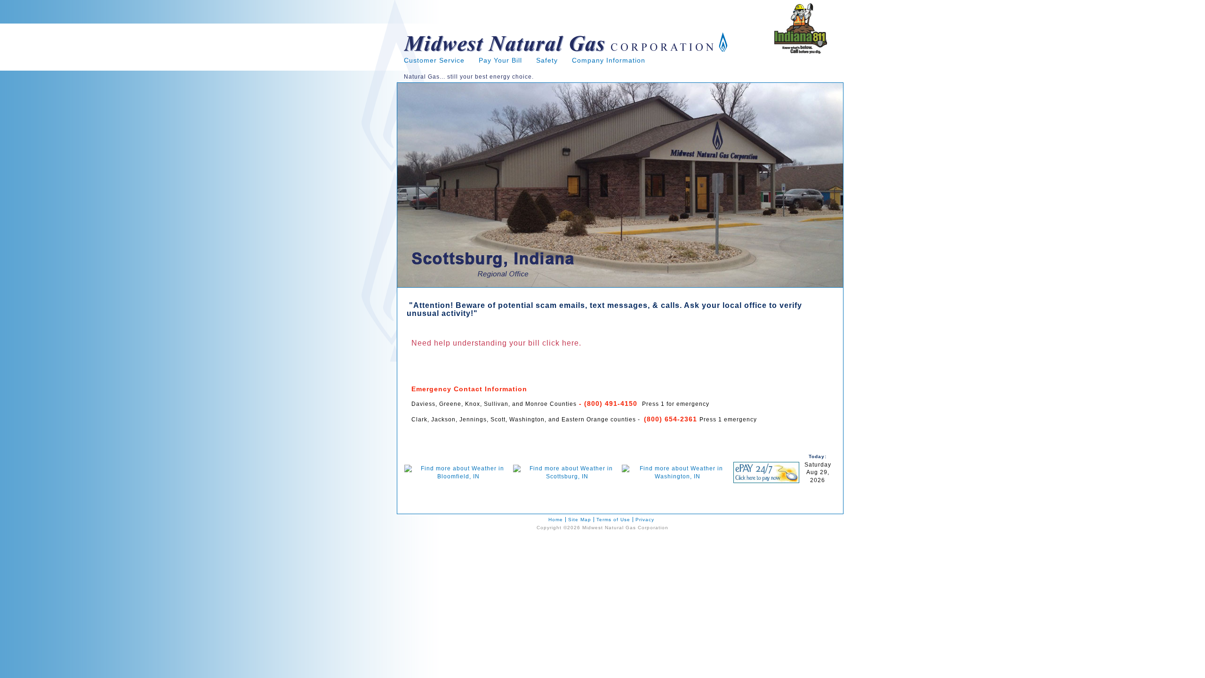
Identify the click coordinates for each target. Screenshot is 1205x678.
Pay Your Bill (500, 60)
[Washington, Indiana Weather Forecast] (678, 476)
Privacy (644, 519)
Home (555, 519)
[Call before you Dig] (800, 51)
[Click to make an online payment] (766, 481)
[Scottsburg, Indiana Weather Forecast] (567, 476)
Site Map (579, 519)
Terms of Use (613, 519)
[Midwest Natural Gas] (566, 54)
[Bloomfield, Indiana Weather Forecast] (458, 476)
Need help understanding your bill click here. (496, 343)
